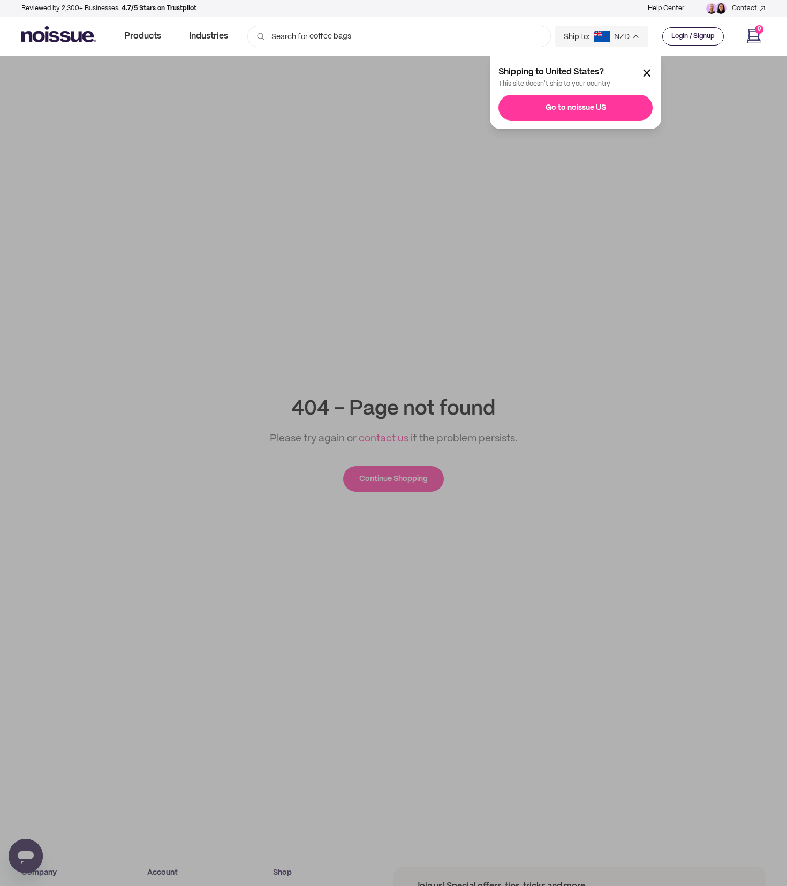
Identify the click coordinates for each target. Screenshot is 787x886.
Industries (208, 36)
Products (142, 36)
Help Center (666, 8)
